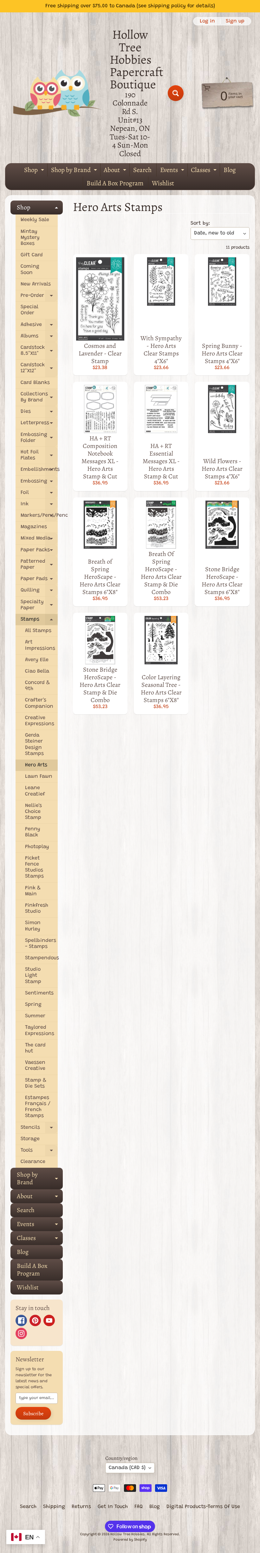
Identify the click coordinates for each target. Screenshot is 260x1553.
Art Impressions (40, 645)
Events (173, 171)
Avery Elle (37, 659)
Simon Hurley (33, 925)
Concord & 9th (37, 685)
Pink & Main (33, 891)
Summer (35, 1016)
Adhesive (39, 326)
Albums (39, 338)
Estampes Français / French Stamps (37, 1107)
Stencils (39, 1129)
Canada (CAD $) (127, 1467)
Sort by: (200, 223)
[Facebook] (21, 1320)
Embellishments (39, 471)
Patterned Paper (39, 565)
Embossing (39, 483)
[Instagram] (21, 1333)
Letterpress (39, 424)
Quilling (39, 592)
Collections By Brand (39, 398)
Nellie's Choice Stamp (33, 811)
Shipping (54, 1506)
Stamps (39, 621)
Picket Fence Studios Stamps (34, 867)
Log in (207, 21)
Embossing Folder (39, 438)
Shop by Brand (75, 171)
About (116, 171)
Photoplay (37, 846)
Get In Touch (113, 1506)
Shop (35, 171)
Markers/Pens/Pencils (39, 517)
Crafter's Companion (39, 703)
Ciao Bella (37, 671)
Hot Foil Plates (39, 456)
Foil (39, 494)
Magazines (34, 526)
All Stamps (38, 630)
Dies (39, 413)
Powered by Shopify (130, 1540)
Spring (33, 1004)
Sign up (235, 21)
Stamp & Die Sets (35, 1083)
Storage (30, 1138)
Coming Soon (30, 269)
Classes (204, 171)
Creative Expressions (39, 720)
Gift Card (32, 255)
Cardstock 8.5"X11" (39, 351)
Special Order (29, 310)
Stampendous (41, 958)
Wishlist (163, 183)
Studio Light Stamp (33, 975)
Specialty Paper (39, 605)
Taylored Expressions (39, 1030)
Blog (230, 169)
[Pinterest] (35, 1320)
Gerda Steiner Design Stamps (34, 744)
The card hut (35, 1048)
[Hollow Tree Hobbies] (57, 93)
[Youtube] (49, 1320)
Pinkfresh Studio (36, 908)
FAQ (138, 1506)
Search (142, 169)
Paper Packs (39, 551)
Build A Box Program (115, 183)
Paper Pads (39, 580)
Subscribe (33, 1413)
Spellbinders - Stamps (40, 943)
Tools (39, 1152)
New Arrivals (36, 284)
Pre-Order (39, 297)
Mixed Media (39, 540)
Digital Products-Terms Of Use (203, 1506)
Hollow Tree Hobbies (127, 1534)
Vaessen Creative (35, 1065)
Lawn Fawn (38, 776)
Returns (81, 1506)
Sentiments (39, 993)
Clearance (33, 1161)
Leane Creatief (35, 790)
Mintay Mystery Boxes (30, 237)
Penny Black (32, 832)
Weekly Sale (35, 219)
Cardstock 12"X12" (39, 368)
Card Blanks (35, 382)
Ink (39, 506)
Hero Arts (36, 765)
